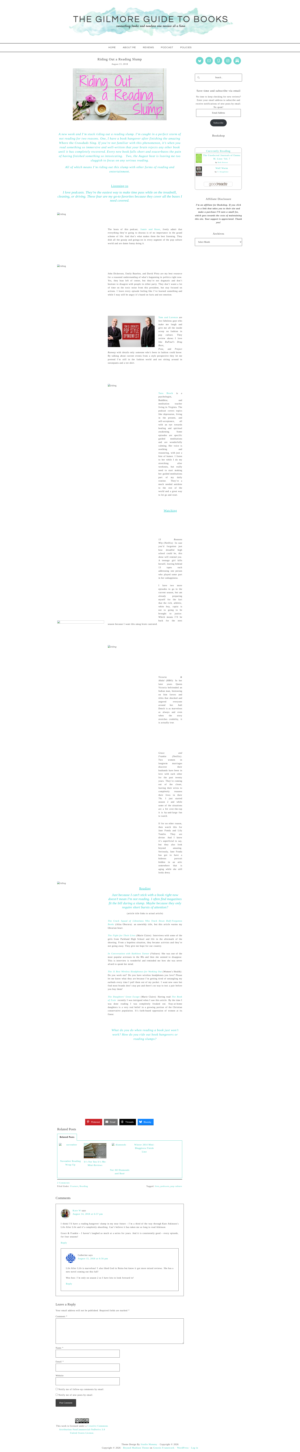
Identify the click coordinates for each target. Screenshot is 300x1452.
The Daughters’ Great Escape (124, 997)
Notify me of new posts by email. (75, 1395)
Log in (194, 1448)
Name (59, 1348)
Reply (64, 1243)
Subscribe (218, 123)
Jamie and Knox (150, 229)
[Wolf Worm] (199, 175)
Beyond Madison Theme (136, 1448)
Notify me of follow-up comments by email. (81, 1389)
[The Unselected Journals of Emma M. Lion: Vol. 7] (199, 162)
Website (60, 1375)
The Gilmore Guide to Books (150, 21)
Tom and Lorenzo (168, 317)
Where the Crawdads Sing (77, 143)
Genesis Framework (164, 1448)
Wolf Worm (221, 168)
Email (60, 1362)
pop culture (176, 1186)
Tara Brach (165, 393)
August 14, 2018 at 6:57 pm (88, 1214)
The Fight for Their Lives (121, 935)
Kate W (77, 1210)
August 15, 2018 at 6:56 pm (93, 1258)
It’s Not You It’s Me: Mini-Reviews (95, 1163)
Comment (61, 1316)
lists (157, 1186)
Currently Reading (218, 151)
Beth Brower (223, 162)
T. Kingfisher (222, 172)
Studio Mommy (149, 1444)
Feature (74, 1186)
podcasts (164, 1186)
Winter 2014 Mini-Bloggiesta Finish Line (144, 1148)
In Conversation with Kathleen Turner (129, 953)
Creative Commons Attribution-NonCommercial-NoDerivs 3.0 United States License (83, 1429)
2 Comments (63, 1183)
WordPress (183, 1448)
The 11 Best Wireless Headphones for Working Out (135, 971)
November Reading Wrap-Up (70, 1163)
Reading (84, 1186)
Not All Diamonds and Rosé (119, 1172)
